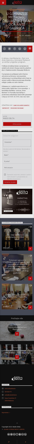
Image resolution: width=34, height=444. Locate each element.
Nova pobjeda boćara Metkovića (17, 328)
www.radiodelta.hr (10, 388)
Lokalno (21, 11)
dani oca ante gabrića (21, 105)
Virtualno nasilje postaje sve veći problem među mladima (17, 351)
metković (5, 108)
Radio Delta (14, 35)
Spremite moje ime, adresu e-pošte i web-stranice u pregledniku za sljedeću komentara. (19, 175)
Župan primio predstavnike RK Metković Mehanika (17, 296)
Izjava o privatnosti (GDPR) (14, 429)
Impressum (5, 412)
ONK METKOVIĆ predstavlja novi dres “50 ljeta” (17, 237)
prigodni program (17, 108)
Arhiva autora (17, 124)
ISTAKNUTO (13, 11)
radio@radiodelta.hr (11, 395)
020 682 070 (8, 392)
